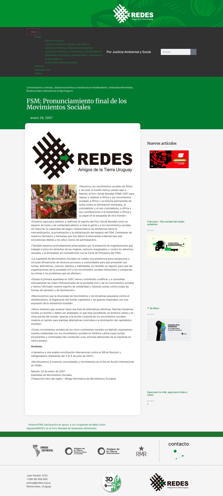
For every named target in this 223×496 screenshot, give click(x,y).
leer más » (151, 230)
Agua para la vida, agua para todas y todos (167, 393)
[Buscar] (193, 52)
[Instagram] (162, 13)
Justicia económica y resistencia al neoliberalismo (81, 87)
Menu (34, 31)
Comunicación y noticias (40, 87)
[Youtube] (191, 13)
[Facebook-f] (172, 13)
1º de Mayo (153, 308)
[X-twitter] (182, 13)
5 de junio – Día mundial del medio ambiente (165, 223)
